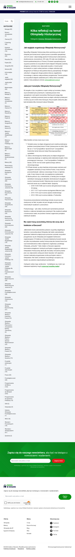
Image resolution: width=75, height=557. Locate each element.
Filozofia (7, 59)
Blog (28, 528)
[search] (11, 21)
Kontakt (29, 533)
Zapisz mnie (65, 496)
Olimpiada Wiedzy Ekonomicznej (9, 305)
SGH (6, 403)
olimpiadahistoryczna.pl (52, 80)
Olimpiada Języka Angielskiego (8, 238)
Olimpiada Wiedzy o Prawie (8, 349)
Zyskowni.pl (68, 547)
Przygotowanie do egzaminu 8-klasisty (9, 398)
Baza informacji (31, 525)
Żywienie (7, 435)
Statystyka (8, 407)
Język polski (8, 82)
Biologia (7, 29)
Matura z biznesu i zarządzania (8, 99)
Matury (7, 162)
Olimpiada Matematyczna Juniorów (9, 285)
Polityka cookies (30, 548)
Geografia (8, 66)
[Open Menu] (70, 6)
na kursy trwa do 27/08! (37, 12)
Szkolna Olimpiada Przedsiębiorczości (10, 411)
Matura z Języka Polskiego (7, 141)
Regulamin (21, 548)
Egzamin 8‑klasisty (9, 531)
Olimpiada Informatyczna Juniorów (9, 232)
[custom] (49, 2)
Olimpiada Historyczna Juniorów (8, 218)
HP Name (2, 443)
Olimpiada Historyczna (53, 39)
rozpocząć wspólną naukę (50, 266)
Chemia (7, 39)
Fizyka (7, 62)
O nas (28, 522)
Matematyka (8, 87)
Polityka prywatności (10, 548)
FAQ (28, 531)
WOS (6, 419)
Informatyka (8, 72)
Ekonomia (8, 54)
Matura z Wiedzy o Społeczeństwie (9, 155)
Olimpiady (6, 522)
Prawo (7, 375)
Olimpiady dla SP (8, 528)
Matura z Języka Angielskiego (8, 133)
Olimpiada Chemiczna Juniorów (8, 186)
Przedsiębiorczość (10, 378)
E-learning (8, 42)
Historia (7, 69)
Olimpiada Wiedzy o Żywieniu (8, 356)
